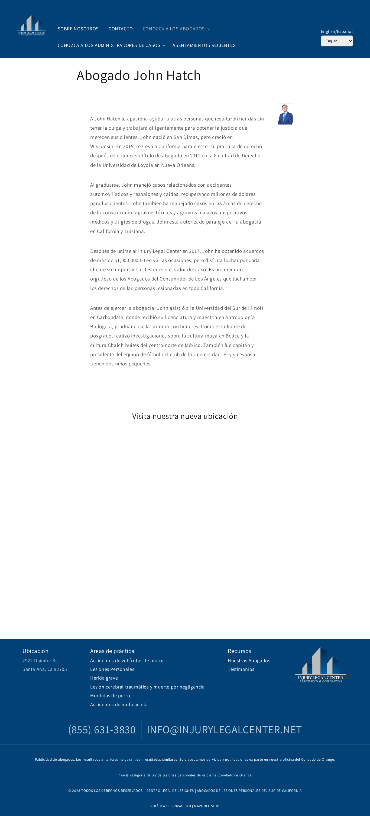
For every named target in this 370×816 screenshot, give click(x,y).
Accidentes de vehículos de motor (127, 660)
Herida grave (104, 678)
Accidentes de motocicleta (119, 704)
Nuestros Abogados (249, 660)
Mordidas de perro (110, 695)
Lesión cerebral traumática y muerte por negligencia (147, 687)
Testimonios (241, 669)
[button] (175, 29)
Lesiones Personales (112, 669)
